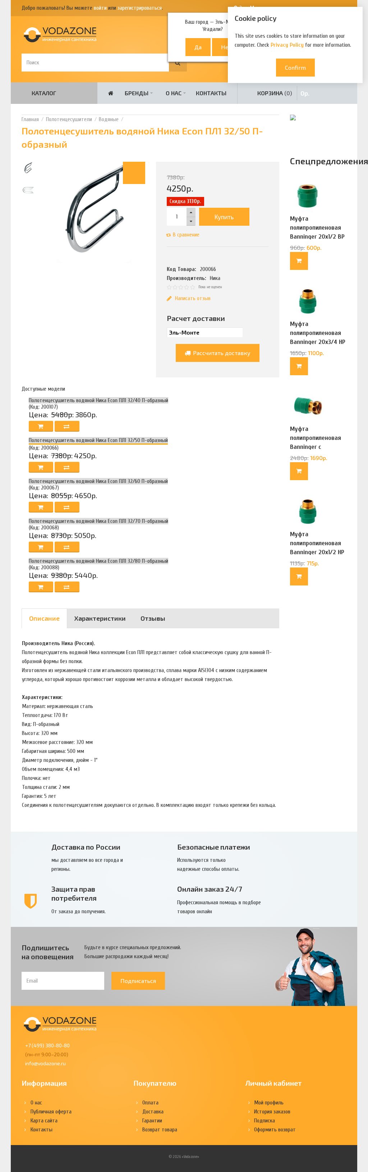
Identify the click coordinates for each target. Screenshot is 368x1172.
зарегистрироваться (140, 8)
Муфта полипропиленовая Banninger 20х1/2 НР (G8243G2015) (317, 547)
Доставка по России (85, 846)
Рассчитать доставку (221, 352)
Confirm (295, 67)
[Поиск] (178, 63)
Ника (215, 278)
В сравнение (186, 234)
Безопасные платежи (213, 846)
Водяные (109, 119)
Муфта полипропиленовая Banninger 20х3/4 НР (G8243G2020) (317, 337)
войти (100, 8)
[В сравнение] (67, 426)
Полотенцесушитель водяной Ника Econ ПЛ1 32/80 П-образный (98, 561)
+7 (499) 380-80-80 (47, 1045)
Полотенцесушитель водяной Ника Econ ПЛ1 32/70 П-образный (98, 521)
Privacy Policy (287, 45)
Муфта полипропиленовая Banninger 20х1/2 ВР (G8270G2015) (317, 232)
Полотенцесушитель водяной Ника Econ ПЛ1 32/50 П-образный (98, 440)
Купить (224, 216)
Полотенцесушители (69, 119)
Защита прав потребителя (74, 893)
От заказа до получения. (78, 911)
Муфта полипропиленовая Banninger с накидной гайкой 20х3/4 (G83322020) (317, 447)
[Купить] (299, 261)
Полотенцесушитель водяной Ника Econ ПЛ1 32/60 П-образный (98, 481)
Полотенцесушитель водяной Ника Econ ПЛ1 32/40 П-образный (98, 400)
